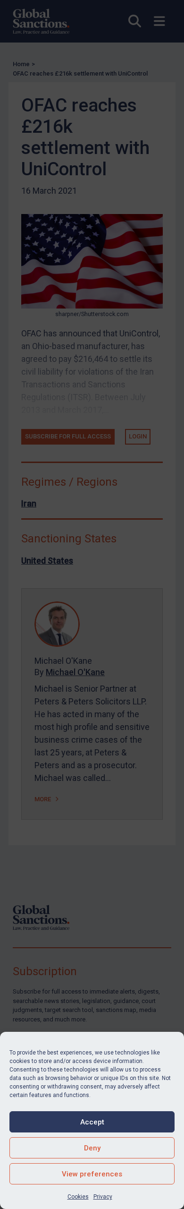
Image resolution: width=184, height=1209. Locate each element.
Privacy (102, 1196)
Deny (92, 1148)
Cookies (78, 1196)
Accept (92, 1122)
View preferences (92, 1174)
